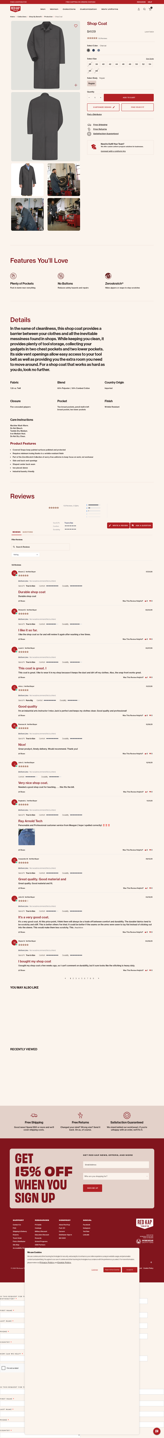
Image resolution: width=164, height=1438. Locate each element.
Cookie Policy (148, 1268)
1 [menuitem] (70, 978)
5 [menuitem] (81, 978)
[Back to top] (151, 1260)
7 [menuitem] (87, 978)
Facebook (86, 1225)
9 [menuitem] (93, 978)
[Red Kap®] (15, 9)
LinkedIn (86, 1235)
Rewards (38, 1238)
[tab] (118, 525)
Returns (16, 1235)
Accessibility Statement (21, 1248)
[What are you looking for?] (145, 8)
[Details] (76, 85)
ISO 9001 (62, 1238)
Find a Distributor (94, 114)
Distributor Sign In (65, 1235)
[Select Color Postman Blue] (98, 50)
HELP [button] (150, 2)
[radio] (94, 505)
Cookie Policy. (64, 1262)
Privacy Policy (47, 1262)
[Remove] (88, 97)
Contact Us (17, 1225)
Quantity (90, 92)
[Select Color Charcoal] (88, 50)
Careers (62, 1231)
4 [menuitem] (78, 978)
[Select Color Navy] (93, 50)
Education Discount (42, 1235)
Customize (94, 1270)
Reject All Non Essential (112, 1270)
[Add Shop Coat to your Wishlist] (76, 26)
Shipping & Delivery (20, 1231)
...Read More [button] (78, 927)
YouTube (86, 1231)
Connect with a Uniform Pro (113, 151)
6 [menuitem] (84, 978)
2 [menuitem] (73, 978)
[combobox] (26, 554)
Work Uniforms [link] (109, 9)
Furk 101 (62, 1228)
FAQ (14, 1228)
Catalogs (38, 1228)
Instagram (86, 1228)
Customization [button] (88, 9)
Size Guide (150, 59)
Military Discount (41, 1231)
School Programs (41, 1241)
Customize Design (102, 107)
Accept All (129, 1270)
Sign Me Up (92, 1188)
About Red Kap (64, 1225)
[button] (139, 9)
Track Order (17, 1238)
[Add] (101, 97)
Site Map (16, 1245)
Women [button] (54, 9)
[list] (85, 838)
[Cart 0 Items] (150, 9)
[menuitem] (43, 9)
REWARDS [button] (141, 2)
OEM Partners (40, 1245)
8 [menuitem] (90, 978)
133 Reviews (102, 38)
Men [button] (42, 9)
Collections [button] (69, 9)
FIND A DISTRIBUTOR (18, 2)
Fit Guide (38, 1225)
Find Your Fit (137, 107)
